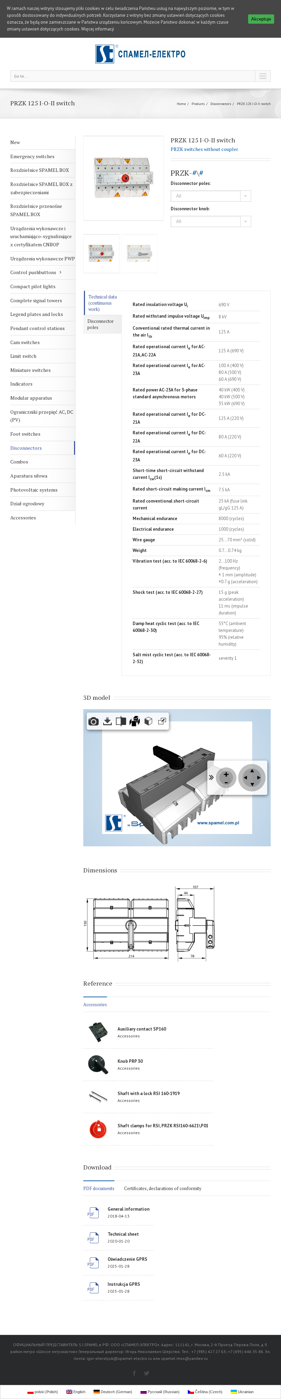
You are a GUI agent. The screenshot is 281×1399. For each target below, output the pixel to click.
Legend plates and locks (36, 314)
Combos (19, 461)
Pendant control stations (37, 328)
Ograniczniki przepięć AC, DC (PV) (41, 416)
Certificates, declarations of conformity (162, 1188)
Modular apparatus (31, 398)
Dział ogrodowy (27, 503)
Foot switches (25, 434)
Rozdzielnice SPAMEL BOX (39, 170)
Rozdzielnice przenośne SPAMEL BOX (36, 210)
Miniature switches (30, 370)
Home (181, 104)
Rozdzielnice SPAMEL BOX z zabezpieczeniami (41, 188)
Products (198, 104)
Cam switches (25, 342)
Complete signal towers (36, 300)
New (15, 142)
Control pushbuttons (33, 272)
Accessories (23, 517)
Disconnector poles (100, 324)
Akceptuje (261, 19)
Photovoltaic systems (34, 489)
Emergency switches (32, 156)
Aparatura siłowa (28, 475)
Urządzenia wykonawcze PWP (42, 258)
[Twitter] (146, 1373)
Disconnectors (220, 104)
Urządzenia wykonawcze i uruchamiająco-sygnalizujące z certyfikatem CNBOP (41, 236)
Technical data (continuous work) (102, 303)
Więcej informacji (97, 29)
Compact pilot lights (33, 286)
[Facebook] (134, 1373)
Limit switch (23, 356)
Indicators (21, 383)
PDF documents (98, 1188)
